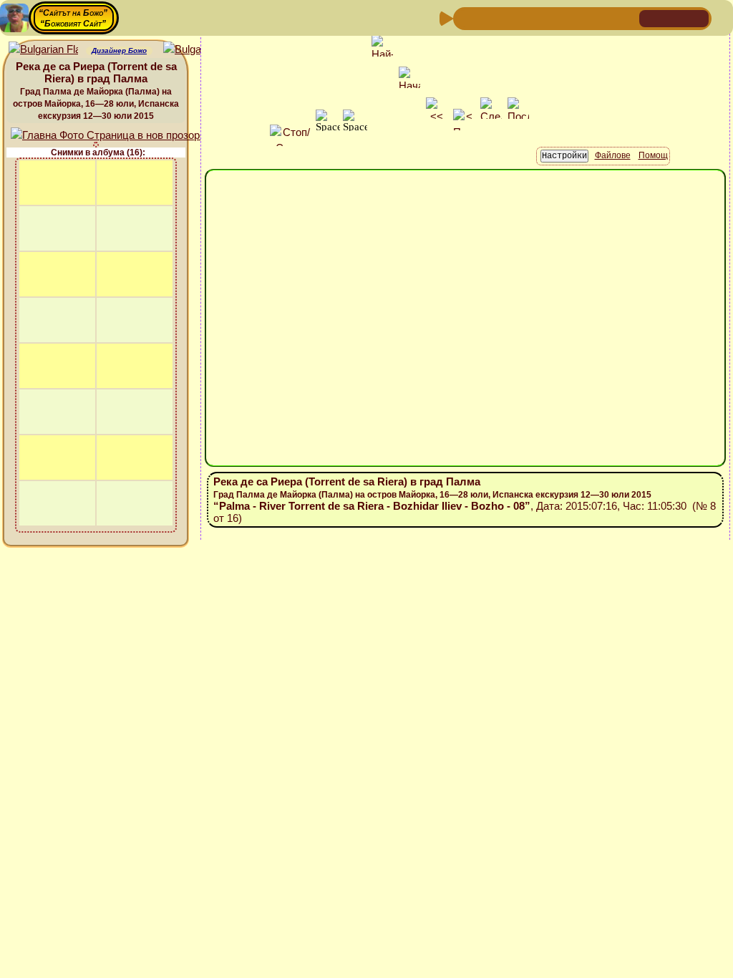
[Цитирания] (534, 17)
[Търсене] (626, 17)
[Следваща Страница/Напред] (488, 17)
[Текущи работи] (557, 17)
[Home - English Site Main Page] (697, 17)
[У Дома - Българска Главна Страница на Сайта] (674, 17)
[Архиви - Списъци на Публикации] (511, 17)
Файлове (613, 155)
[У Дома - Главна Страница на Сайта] (651, 17)
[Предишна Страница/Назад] (466, 17)
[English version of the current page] (43, 50)
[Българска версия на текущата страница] (198, 50)
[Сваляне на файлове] (603, 17)
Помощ (653, 155)
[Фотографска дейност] (580, 17)
